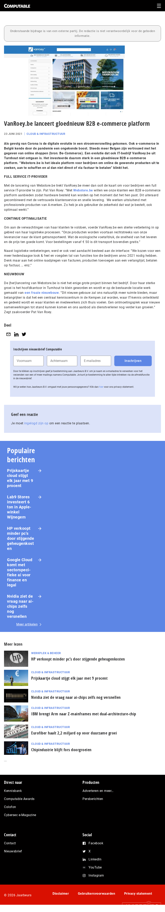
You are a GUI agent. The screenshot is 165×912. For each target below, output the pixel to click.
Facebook (96, 843)
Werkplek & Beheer (46, 653)
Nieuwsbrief (13, 851)
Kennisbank (13, 791)
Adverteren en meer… (98, 791)
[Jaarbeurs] (139, 906)
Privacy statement (138, 893)
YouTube (95, 867)
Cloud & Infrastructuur (46, 133)
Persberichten (92, 799)
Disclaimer (61, 893)
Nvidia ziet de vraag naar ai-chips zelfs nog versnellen (20, 606)
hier (101, 386)
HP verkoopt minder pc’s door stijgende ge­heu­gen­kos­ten (78, 659)
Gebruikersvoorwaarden (96, 893)
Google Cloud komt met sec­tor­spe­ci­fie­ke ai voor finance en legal (19, 572)
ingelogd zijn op (36, 423)
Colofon (10, 807)
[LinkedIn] (16, 334)
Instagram (96, 875)
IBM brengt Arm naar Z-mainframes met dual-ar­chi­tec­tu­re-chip (83, 714)
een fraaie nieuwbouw (42, 293)
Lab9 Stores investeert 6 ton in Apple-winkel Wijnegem (19, 506)
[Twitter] (24, 334)
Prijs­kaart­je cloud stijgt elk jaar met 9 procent (69, 678)
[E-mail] (8, 334)
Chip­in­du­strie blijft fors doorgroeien (61, 749)
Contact (10, 843)
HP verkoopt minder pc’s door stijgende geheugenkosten (20, 538)
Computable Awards (19, 799)
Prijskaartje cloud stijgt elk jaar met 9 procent (20, 478)
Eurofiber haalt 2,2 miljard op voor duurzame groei (74, 733)
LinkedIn (95, 859)
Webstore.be (83, 190)
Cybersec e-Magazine (20, 815)
